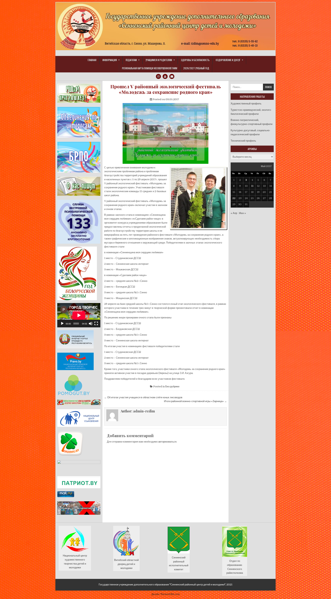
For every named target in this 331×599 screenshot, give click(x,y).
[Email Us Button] (171, 76)
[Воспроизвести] (62, 323)
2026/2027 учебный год (196, 68)
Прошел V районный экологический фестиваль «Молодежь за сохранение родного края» (165, 89)
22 (233, 198)
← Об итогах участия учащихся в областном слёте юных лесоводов (143, 397)
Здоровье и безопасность (195, 60)
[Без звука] (91, 323)
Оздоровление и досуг (228, 60)
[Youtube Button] (165, 76)
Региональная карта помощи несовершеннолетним (149, 68)
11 (252, 185)
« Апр (234, 213)
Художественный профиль (246, 103)
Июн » (242, 213)
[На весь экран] (96, 323)
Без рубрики (172, 386)
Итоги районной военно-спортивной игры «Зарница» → (195, 401)
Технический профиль (243, 140)
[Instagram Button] (158, 76)
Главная (92, 60)
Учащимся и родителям (159, 60)
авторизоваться (167, 441)
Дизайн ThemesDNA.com (166, 594)
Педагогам (131, 60)
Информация (109, 60)
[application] (78, 315)
